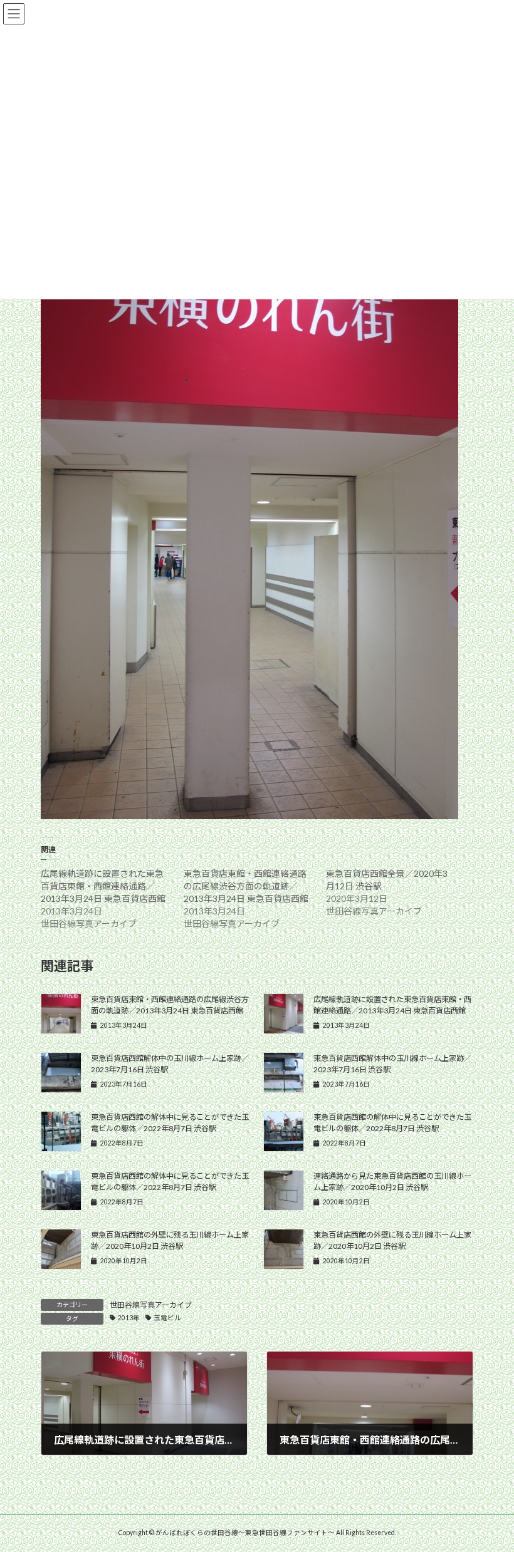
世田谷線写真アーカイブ (151, 1305)
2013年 (129, 1318)
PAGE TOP (490, 1492)
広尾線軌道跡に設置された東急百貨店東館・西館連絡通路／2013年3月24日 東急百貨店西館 (103, 886)
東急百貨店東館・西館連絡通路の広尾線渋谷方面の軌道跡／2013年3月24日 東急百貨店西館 (246, 886)
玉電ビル (167, 1318)
